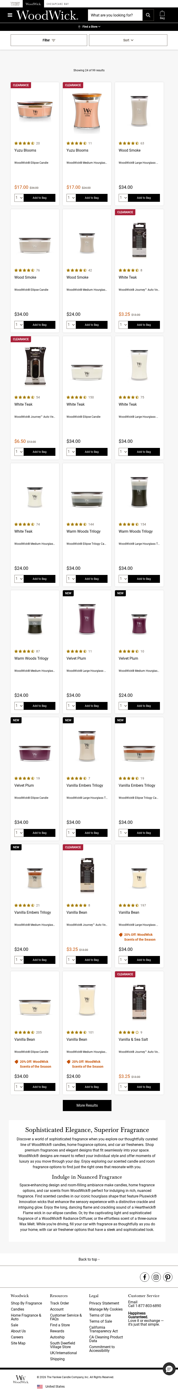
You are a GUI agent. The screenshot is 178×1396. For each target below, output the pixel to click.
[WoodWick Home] (33, 4)
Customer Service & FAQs (66, 1317)
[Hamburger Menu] (10, 15)
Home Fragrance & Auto (26, 1317)
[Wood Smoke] (139, 143)
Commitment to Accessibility (102, 1349)
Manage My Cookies (106, 1309)
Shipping (57, 1359)
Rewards (57, 1331)
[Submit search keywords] (148, 15)
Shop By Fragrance (26, 1303)
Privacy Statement (104, 1303)
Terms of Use (100, 1315)
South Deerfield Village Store (62, 1345)
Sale (14, 1325)
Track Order (59, 1303)
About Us (18, 1331)
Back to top (88, 1259)
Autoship (57, 1337)
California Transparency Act (103, 1329)
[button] (169, 1368)
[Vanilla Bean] (87, 906)
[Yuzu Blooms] (35, 143)
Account (57, 1309)
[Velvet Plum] (87, 652)
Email (132, 1302)
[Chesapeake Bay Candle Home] (57, 4)
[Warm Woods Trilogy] (87, 525)
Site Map (18, 1343)
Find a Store (60, 1325)
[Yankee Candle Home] (15, 4)
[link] (89, 27)
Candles (17, 1309)
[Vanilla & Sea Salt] (139, 1033)
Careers (17, 1337)
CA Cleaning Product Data (106, 1339)
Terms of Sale (100, 1321)
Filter (46, 40)
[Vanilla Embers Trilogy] (87, 779)
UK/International (63, 1353)
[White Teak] (139, 271)
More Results (87, 1105)
